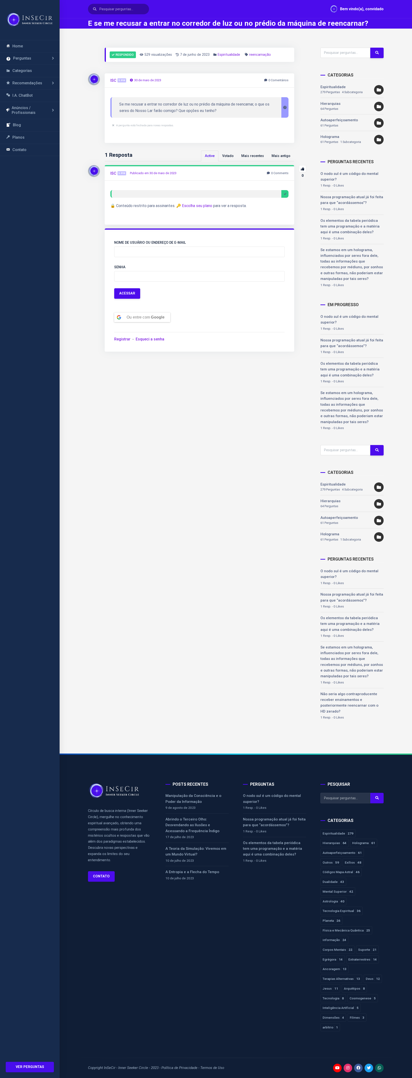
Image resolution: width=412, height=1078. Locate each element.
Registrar (122, 339)
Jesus (330, 988)
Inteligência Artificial (341, 1008)
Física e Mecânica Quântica (346, 930)
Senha (119, 267)
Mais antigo (281, 156)
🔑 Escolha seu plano (194, 205)
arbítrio (330, 1027)
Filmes (357, 1017)
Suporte (367, 949)
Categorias (22, 70)
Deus (373, 979)
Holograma (329, 137)
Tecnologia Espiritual (341, 911)
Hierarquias (330, 103)
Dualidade (333, 882)
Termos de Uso (212, 1068)
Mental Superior (338, 891)
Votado (228, 156)
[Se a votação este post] (302, 168)
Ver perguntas (30, 1067)
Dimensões (333, 1017)
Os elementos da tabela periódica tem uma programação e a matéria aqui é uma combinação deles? (350, 226)
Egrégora (333, 959)
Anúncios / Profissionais (24, 110)
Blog (17, 125)
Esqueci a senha (150, 339)
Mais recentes (252, 156)
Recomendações (27, 83)
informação (334, 940)
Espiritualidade (229, 55)
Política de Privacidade (179, 1068)
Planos (18, 137)
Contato (19, 149)
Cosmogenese (363, 998)
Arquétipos (354, 988)
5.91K (121, 80)
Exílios (353, 862)
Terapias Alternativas (341, 979)
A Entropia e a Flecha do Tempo (192, 872)
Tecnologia (333, 998)
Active (210, 156)
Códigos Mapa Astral (341, 872)
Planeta (331, 920)
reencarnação (260, 55)
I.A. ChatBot (22, 95)
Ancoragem (334, 969)
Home (17, 46)
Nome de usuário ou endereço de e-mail (150, 243)
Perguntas (22, 58)
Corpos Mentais (337, 949)
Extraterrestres (362, 959)
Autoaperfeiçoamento (339, 120)
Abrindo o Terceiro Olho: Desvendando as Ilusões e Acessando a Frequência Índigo (192, 825)
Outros (331, 862)
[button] (355, 9)
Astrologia (333, 901)
